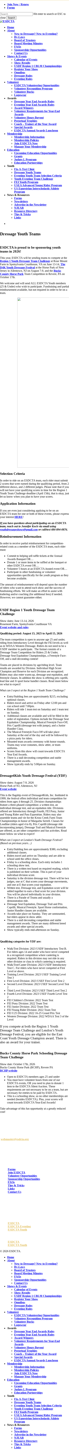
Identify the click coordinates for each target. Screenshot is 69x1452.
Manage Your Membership (30, 1376)
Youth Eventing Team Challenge (33, 1408)
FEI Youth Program (26, 1411)
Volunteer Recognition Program (33, 1318)
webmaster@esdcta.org (15, 1139)
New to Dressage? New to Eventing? (36, 1263)
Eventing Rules (23, 1308)
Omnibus (19, 1302)
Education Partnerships (28, 1392)
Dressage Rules (23, 1305)
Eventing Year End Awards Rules (34, 1334)
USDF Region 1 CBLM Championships (38, 1295)
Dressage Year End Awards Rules (34, 1331)
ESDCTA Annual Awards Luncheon (36, 1360)
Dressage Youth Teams (27, 1402)
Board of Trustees (25, 1270)
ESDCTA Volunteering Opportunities (36, 1315)
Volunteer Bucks (24, 1321)
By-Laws (19, 1266)
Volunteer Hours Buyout (29, 1347)
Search (11, 17)
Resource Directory (26, 1441)
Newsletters (21, 1431)
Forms (12, 1169)
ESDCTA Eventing (19, 1226)
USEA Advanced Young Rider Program (38, 1415)
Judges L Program (25, 1389)
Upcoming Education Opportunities (35, 1382)
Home (10, 1257)
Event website (8, 789)
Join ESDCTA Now (26, 1373)
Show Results (22, 1292)
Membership (14, 1363)
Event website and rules (14, 627)
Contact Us (14, 1191)
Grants (18, 1386)
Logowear (20, 1324)
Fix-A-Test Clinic (24, 1399)
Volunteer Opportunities (22, 1175)
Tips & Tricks (16, 1185)
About (11, 1260)
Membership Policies (26, 1370)
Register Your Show (26, 1299)
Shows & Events (17, 1286)
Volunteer (13, 1312)
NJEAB (19, 1437)
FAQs (11, 1182)
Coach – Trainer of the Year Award (35, 1353)
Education (13, 1379)
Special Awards (23, 1357)
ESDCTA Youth (17, 1229)
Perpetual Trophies (25, 1350)
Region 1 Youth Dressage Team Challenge (25, 261)
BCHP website (8, 1070)
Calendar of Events (25, 1289)
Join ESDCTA (16, 1172)
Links (11, 1188)
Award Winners (23, 1337)
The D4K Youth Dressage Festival (32, 266)
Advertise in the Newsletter (30, 1434)
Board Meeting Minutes (28, 1273)
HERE (19, 517)
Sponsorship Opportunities (24, 1178)
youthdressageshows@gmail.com (19, 529)
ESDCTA (13, 1223)
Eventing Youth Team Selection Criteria (38, 1405)
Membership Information (29, 1366)
